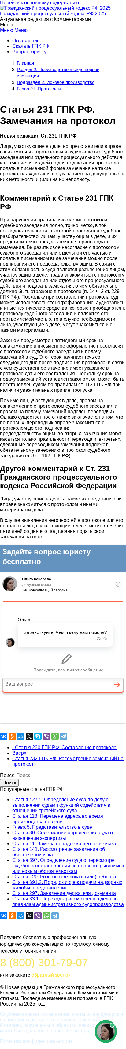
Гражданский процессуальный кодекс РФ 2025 (53, 13)
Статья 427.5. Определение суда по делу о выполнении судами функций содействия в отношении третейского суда (61, 805)
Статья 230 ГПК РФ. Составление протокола (64, 747)
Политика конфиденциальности (36, 1041)
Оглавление (26, 40)
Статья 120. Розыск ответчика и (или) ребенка (64, 876)
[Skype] (38, 736)
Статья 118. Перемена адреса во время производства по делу (57, 818)
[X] (29, 736)
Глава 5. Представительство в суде (52, 827)
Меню (6, 30)
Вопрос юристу (29, 51)
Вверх (19, 753)
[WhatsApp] (55, 736)
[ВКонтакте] (3, 736)
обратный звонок (50, 975)
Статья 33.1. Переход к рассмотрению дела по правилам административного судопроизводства (68, 901)
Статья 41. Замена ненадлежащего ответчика (64, 843)
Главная (25, 62)
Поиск (7, 775)
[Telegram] (63, 736)
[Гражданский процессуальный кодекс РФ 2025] (55, 8)
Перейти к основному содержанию (39, 2)
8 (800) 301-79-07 (44, 962)
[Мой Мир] (20, 736)
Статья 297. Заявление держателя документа (64, 893)
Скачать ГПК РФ (30, 46)
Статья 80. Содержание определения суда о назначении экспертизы (62, 835)
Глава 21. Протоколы (39, 88)
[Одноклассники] (12, 736)
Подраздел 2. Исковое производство (55, 82)
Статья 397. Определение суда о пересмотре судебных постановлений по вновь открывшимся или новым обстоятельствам (68, 866)
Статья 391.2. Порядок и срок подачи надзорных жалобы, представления (67, 885)
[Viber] (46, 736)
